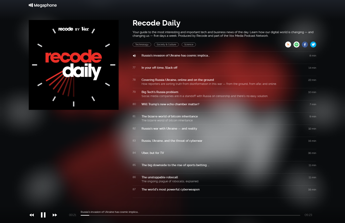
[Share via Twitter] (313, 43)
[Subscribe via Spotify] (297, 43)
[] (45, 207)
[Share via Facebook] (306, 43)
